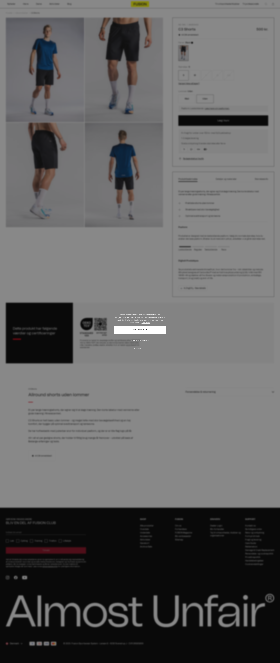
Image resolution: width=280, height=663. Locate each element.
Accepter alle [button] (140, 329)
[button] (140, 348)
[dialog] (140, 331)
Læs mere (146, 322)
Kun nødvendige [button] (140, 340)
